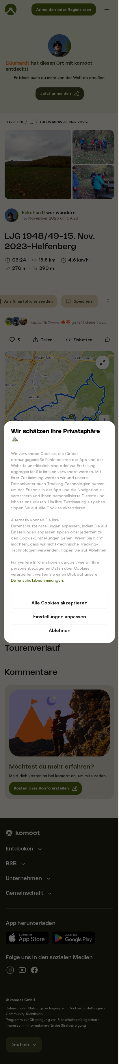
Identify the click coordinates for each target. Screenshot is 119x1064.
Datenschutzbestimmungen (37, 580)
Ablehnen (59, 630)
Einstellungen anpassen (59, 616)
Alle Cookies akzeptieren (59, 603)
